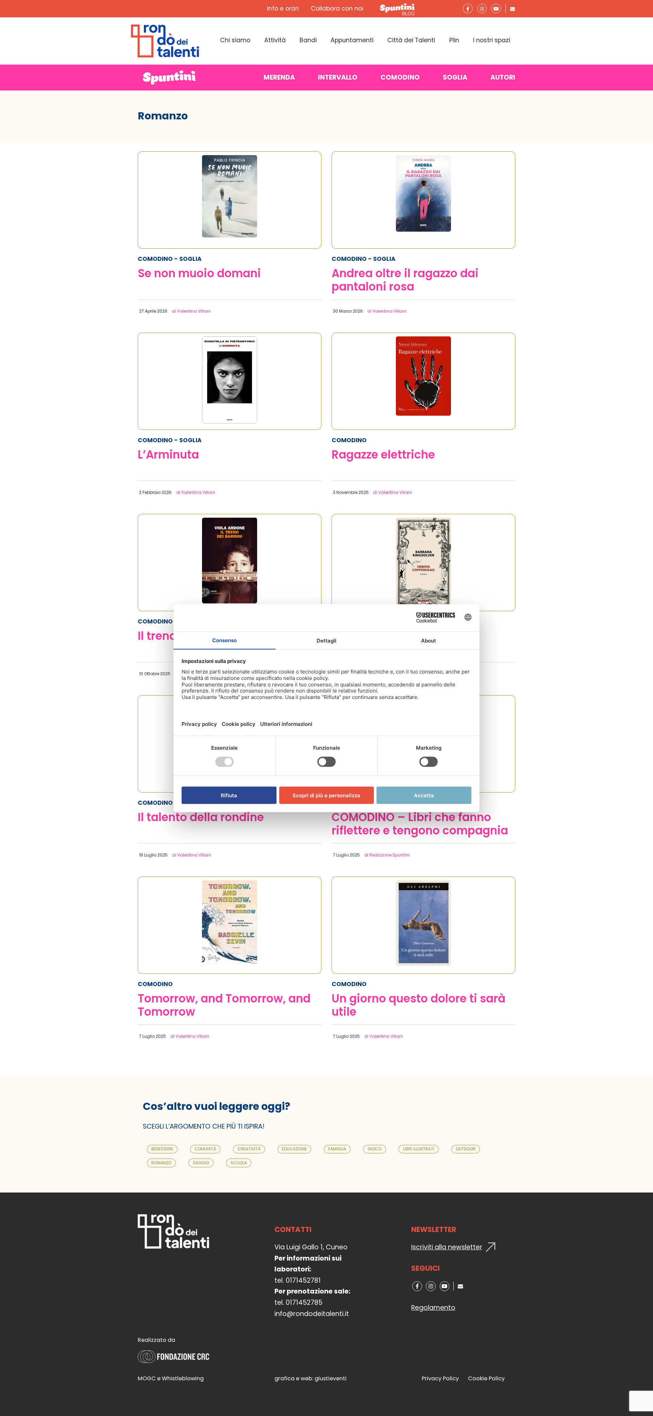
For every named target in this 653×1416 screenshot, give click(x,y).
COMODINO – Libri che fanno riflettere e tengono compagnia (420, 824)
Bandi (308, 40)
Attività (275, 40)
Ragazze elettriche (383, 455)
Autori (502, 77)
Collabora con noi (337, 8)
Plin (454, 40)
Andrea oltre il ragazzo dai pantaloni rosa (405, 280)
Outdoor (465, 1149)
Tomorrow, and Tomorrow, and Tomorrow (224, 1005)
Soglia (455, 77)
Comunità (205, 1149)
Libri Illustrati (418, 1149)
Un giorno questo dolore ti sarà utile (418, 1005)
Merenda (279, 77)
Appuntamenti (352, 40)
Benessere (162, 1149)
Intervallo (337, 77)
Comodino (400, 77)
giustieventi (331, 1378)
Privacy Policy (440, 1378)
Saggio (201, 1163)
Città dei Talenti (411, 40)
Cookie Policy (486, 1378)
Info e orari (283, 8)
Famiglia (337, 1149)
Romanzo (161, 1163)
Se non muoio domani (199, 274)
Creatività (249, 1149)
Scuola (239, 1163)
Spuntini (398, 8)
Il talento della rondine (201, 818)
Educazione (294, 1149)
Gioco (375, 1149)
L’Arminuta (168, 455)
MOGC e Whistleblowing (171, 1378)
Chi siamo (235, 40)
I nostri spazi (491, 40)
